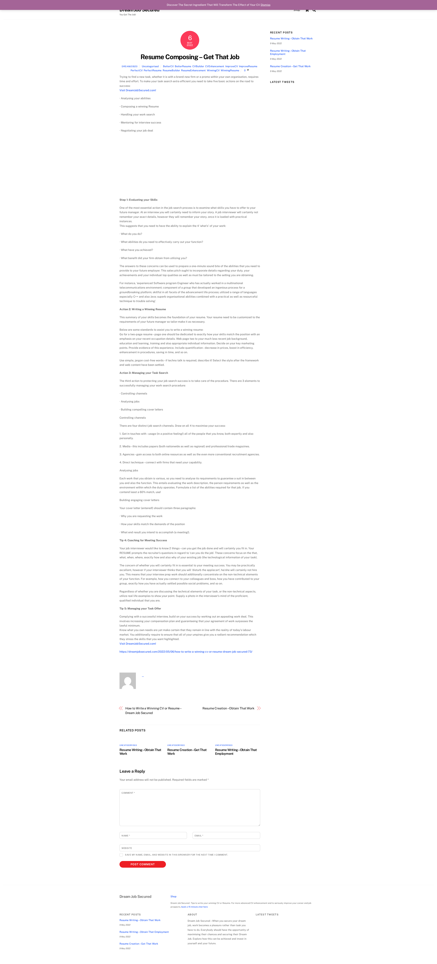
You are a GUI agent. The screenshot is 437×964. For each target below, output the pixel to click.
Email (199, 835)
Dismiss (265, 4)
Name (126, 835)
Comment (128, 793)
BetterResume (183, 66)
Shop (296, 10)
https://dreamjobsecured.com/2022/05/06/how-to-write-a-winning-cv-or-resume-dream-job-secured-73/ (185, 651)
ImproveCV (231, 66)
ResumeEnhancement (193, 70)
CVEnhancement (214, 66)
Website (127, 848)
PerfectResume (152, 70)
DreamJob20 (129, 66)
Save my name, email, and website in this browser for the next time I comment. (176, 854)
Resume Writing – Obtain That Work (291, 38)
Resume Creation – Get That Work (290, 66)
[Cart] (307, 10)
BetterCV (168, 66)
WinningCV (213, 70)
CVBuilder (198, 66)
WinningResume (230, 70)
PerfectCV (137, 70)
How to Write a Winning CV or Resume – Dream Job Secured (153, 711)
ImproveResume (248, 66)
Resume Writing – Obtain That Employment (288, 52)
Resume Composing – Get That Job (189, 57)
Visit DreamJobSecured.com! (137, 90)
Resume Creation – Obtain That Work (228, 708)
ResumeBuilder (171, 70)
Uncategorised (150, 66)
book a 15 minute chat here (194, 907)
